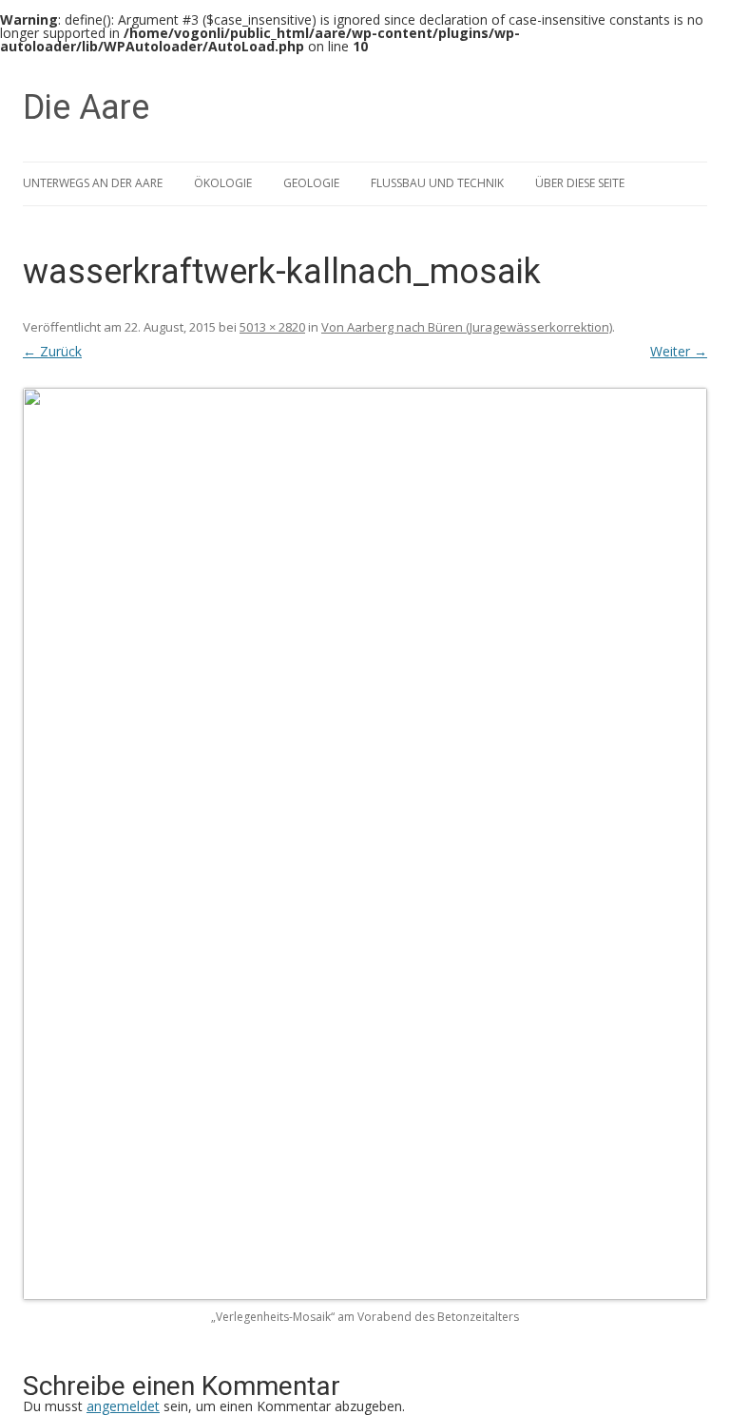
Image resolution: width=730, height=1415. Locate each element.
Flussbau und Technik (437, 183)
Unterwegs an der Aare (93, 183)
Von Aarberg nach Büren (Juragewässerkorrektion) (466, 326)
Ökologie (223, 183)
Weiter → (678, 351)
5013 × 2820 (272, 326)
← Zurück (52, 351)
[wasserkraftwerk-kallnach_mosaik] (365, 844)
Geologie (311, 183)
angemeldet (123, 1406)
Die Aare (86, 107)
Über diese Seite (579, 183)
